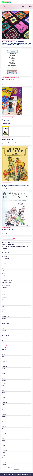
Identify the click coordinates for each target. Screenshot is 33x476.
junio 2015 (3, 452)
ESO (2, 292)
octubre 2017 (4, 416)
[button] (14, 238)
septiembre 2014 (4, 464)
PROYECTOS (4, 318)
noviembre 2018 (4, 399)
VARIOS (3, 340)
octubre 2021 (4, 351)
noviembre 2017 (4, 414)
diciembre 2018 (4, 397)
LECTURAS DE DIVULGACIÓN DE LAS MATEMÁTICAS (13, 41)
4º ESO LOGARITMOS (5, 252)
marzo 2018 (3, 409)
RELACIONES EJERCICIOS (5, 333)
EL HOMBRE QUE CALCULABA (8, 184)
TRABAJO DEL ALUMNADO (6, 337)
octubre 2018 (4, 400)
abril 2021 (3, 356)
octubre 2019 (4, 383)
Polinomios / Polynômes (6, 250)
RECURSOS (3, 328)
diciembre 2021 (4, 347)
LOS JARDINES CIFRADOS (7, 139)
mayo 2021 (3, 354)
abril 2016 (3, 438)
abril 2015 (3, 455)
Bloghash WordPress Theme (26, 474)
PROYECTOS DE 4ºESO (5, 323)
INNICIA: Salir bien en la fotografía (7, 301)
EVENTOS (3, 294)
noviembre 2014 (4, 462)
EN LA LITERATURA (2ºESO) (8, 79)
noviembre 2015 (4, 447)
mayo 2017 (3, 421)
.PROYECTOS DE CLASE (5, 77)
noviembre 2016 (4, 431)
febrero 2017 (4, 426)
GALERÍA (17, 77)
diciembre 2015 (4, 445)
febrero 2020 (4, 376)
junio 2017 (3, 419)
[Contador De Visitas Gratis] (16, 469)
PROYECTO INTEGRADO (5, 316)
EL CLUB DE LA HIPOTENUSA (8, 229)
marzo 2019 (3, 392)
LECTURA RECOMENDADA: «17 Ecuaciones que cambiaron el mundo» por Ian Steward (15, 246)
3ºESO (3, 268)
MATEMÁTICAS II (4, 313)
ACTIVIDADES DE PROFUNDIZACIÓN (7, 280)
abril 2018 (3, 407)
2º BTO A (3, 261)
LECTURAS (4, 116)
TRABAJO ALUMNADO (5, 335)
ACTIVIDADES (13, 77)
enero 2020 (3, 378)
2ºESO (3, 265)
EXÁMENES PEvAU (4, 297)
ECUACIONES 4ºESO (5, 248)
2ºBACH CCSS (4, 263)
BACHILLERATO (4, 287)
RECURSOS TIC (4, 330)
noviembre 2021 (4, 349)
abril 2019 (3, 390)
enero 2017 (3, 428)
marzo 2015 (3, 457)
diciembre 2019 (4, 380)
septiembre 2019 (4, 385)
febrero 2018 (4, 411)
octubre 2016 (4, 433)
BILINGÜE (3, 289)
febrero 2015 (4, 459)
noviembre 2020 (4, 363)
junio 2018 (3, 404)
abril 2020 (3, 373)
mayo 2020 (3, 371)
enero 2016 (3, 443)
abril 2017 (3, 423)
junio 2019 (3, 387)
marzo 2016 (3, 440)
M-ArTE (3, 311)
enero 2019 (3, 395)
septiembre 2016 (4, 435)
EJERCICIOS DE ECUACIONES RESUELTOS (8, 244)
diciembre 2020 (4, 361)
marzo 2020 (4, 375)
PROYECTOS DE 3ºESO (5, 321)
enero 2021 (3, 359)
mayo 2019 (3, 388)
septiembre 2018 (4, 402)
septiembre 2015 (4, 450)
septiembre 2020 (4, 366)
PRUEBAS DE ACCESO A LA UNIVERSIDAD (8, 325)
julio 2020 (3, 368)
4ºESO (3, 270)
